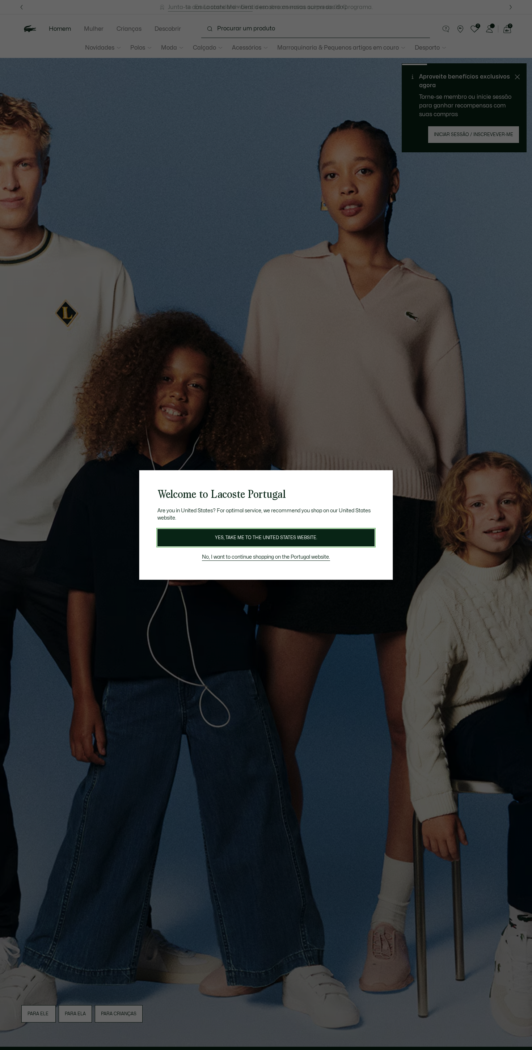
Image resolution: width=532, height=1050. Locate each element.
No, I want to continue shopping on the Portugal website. (266, 557)
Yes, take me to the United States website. (266, 537)
